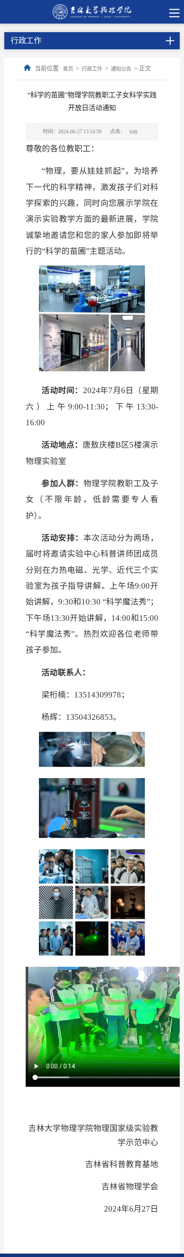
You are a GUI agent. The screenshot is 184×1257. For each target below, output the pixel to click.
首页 (68, 69)
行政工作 (92, 69)
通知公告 (121, 69)
